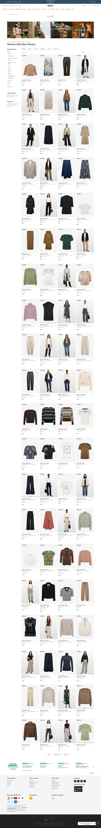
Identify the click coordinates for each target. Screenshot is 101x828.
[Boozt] (50, 5)
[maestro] (22, 798)
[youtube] (81, 781)
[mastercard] (19, 798)
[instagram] (78, 781)
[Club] (91, 5)
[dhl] (30, 798)
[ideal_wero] (8, 798)
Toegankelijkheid (45, 822)
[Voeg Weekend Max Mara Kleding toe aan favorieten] (37, 44)
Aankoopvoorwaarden (37, 822)
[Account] (89, 5)
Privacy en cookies (52, 822)
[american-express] (15, 802)
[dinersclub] (12, 802)
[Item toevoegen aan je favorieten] (38, 80)
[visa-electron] (8, 802)
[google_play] (78, 787)
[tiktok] (84, 781)
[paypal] (19, 802)
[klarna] (12, 798)
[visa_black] (15, 798)
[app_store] (78, 790)
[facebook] (75, 781)
